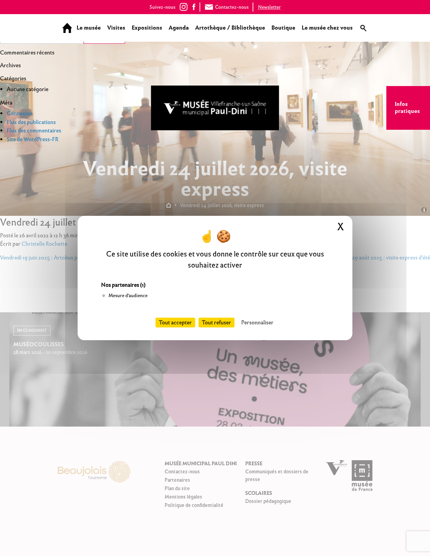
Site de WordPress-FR (32, 139)
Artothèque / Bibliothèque (230, 28)
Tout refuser (216, 322)
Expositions (147, 28)
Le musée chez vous (327, 28)
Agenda (179, 28)
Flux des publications (31, 122)
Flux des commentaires (34, 130)
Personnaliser (257, 322)
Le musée (89, 28)
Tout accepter (175, 322)
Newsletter (269, 7)
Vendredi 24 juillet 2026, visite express (222, 205)
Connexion (20, 113)
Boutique (283, 28)
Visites (116, 28)
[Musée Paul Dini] (215, 108)
